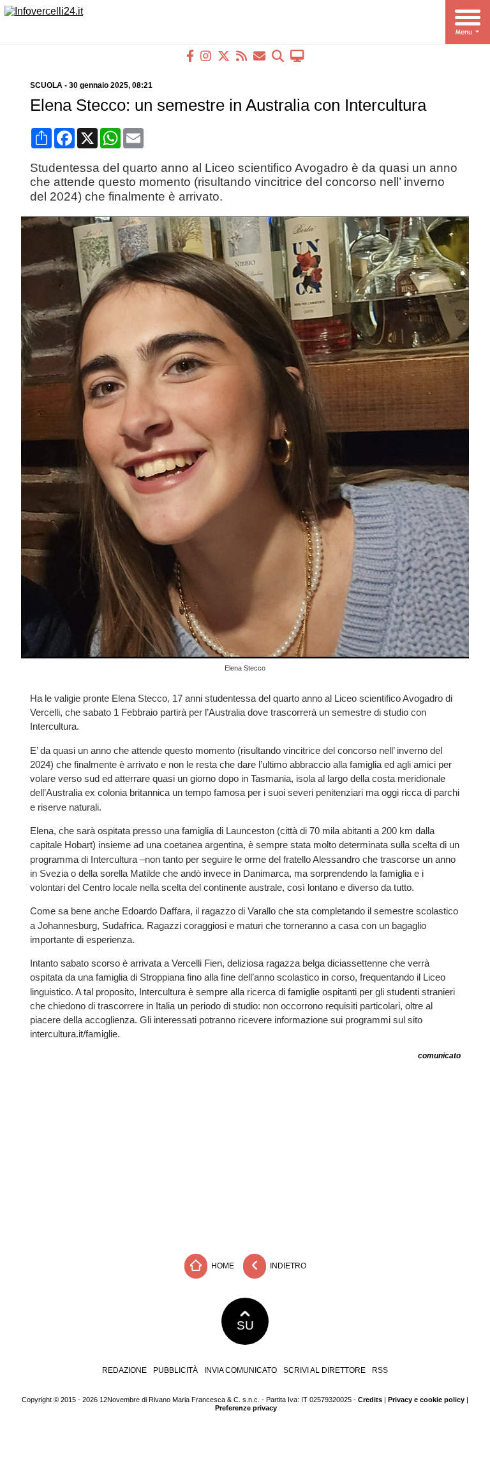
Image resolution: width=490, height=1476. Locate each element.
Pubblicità (175, 1370)
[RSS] (241, 55)
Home (221, 1265)
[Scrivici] (259, 55)
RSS (380, 1370)
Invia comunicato (240, 1370)
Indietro (287, 1265)
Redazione (124, 1370)
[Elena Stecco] (250, 654)
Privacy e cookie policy (426, 1399)
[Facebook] (190, 55)
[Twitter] (224, 55)
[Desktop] (297, 55)
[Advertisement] (245, 1152)
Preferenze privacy (246, 1408)
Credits (370, 1399)
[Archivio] (278, 55)
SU (245, 1325)
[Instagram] (205, 55)
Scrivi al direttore (324, 1370)
